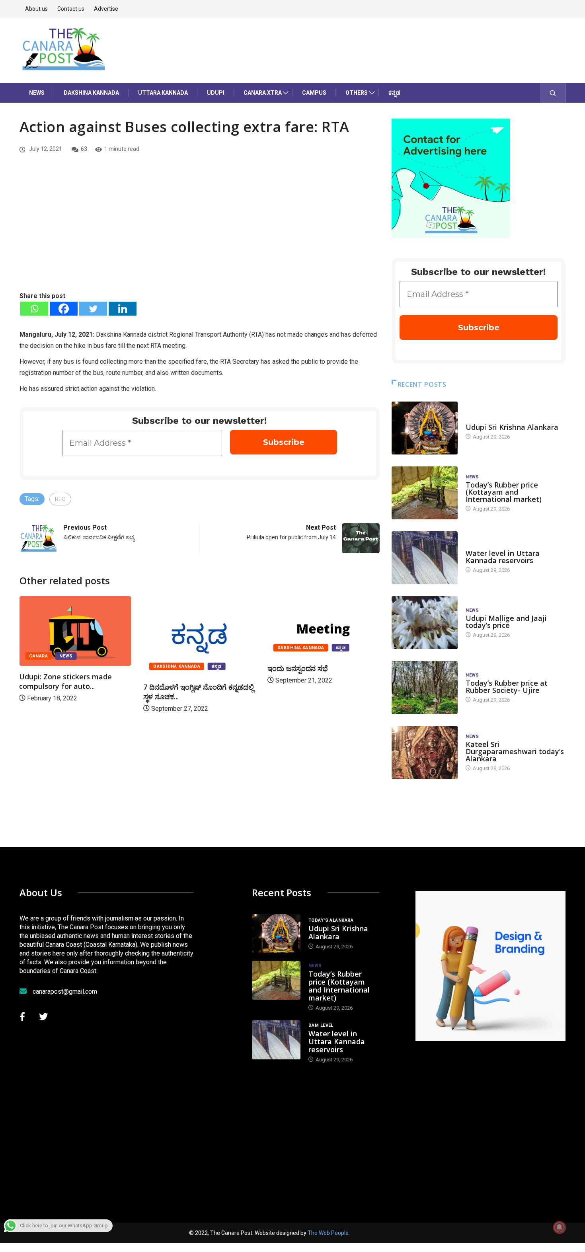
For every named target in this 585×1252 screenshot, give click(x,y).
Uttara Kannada (163, 93)
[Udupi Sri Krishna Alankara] (425, 428)
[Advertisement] (200, 231)
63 (84, 149)
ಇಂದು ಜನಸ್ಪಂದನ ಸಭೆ (297, 668)
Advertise (106, 9)
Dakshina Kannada (91, 93)
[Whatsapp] (34, 309)
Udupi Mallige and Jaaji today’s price (506, 621)
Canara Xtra (263, 93)
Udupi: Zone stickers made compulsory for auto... (65, 681)
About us (36, 9)
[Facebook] (64, 309)
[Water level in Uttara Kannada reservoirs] (425, 557)
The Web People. (329, 1233)
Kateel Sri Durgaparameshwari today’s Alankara (515, 751)
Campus (314, 93)
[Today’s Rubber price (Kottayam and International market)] (425, 492)
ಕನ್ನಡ (394, 93)
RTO (60, 499)
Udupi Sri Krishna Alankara (512, 427)
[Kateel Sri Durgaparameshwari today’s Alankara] (425, 752)
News (37, 93)
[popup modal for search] (553, 93)
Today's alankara (488, 419)
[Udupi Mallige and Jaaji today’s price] (425, 622)
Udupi (215, 93)
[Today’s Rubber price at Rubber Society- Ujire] (425, 687)
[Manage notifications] (559, 1227)
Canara (38, 656)
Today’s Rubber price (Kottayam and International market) (504, 492)
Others (356, 93)
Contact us (70, 9)
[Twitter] (93, 309)
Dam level (478, 545)
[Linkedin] (122, 309)
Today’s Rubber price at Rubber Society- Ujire (507, 686)
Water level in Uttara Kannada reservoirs (503, 556)
